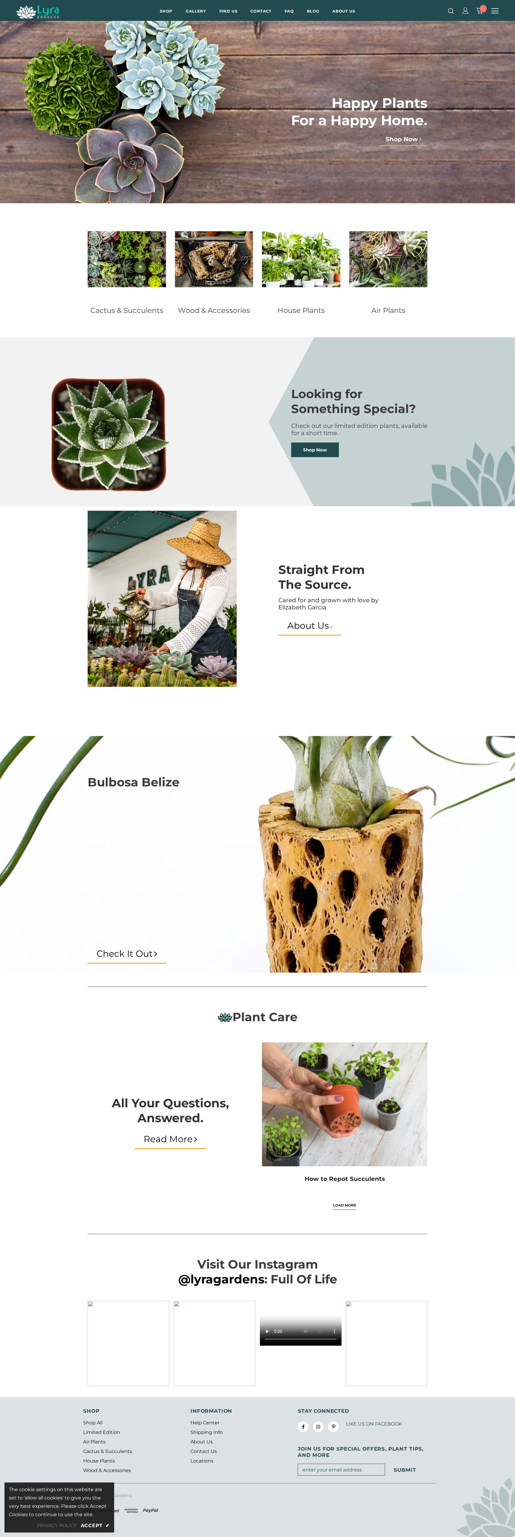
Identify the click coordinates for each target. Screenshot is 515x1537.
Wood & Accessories (214, 310)
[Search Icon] (451, 11)
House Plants (301, 310)
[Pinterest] (333, 1426)
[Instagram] (318, 1426)
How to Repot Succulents (345, 1178)
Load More (344, 1205)
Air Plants (388, 310)
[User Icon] (465, 11)
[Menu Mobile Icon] (495, 11)
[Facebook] (303, 1426)
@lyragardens (221, 1279)
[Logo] (51, 11)
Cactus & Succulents (126, 310)
